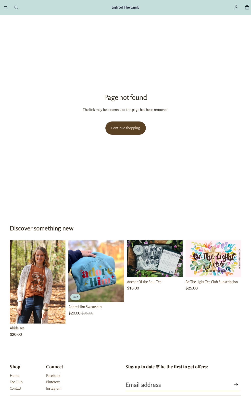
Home (14, 376)
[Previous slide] (15, 282)
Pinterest (53, 382)
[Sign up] (236, 385)
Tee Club (16, 382)
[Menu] (5, 7)
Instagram (54, 388)
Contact (15, 388)
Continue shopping (125, 128)
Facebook (53, 376)
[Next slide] (60, 282)
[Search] (16, 7)
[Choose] (57, 316)
